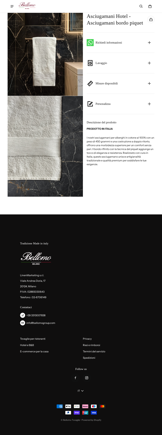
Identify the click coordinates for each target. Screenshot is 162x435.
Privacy (87, 338)
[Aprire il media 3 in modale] (45, 146)
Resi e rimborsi (91, 345)
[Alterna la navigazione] (12, 6)
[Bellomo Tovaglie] (27, 6)
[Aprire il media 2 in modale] (45, 54)
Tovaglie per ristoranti (32, 338)
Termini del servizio (94, 351)
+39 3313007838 (35, 315)
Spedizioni (89, 357)
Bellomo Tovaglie (71, 420)
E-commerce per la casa (34, 351)
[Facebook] (75, 377)
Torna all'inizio (29, 225)
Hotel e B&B (27, 345)
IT (79, 390)
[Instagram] (86, 377)
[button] (141, 6)
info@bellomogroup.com (40, 322)
